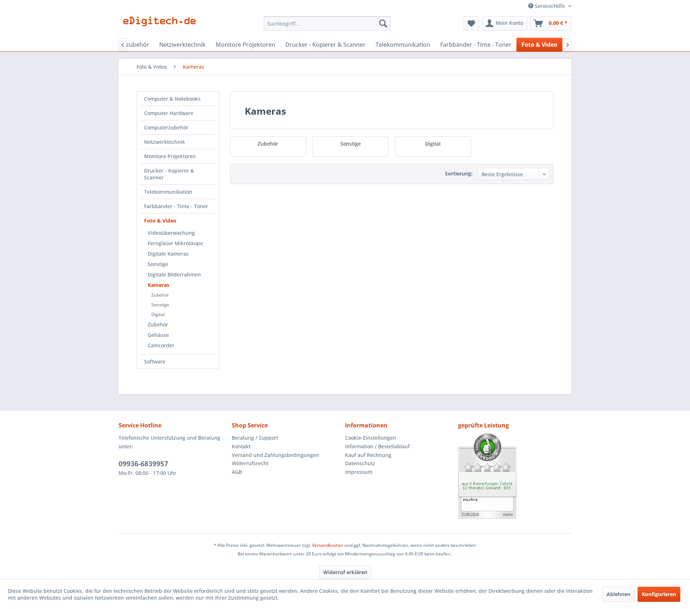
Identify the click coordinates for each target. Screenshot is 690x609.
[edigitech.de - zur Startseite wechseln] (162, 25)
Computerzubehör (166, 127)
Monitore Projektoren (170, 156)
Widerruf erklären (345, 572)
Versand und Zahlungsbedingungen (275, 455)
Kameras (158, 284)
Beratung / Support (255, 437)
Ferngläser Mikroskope (175, 243)
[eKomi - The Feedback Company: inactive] (514, 476)
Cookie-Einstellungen (370, 437)
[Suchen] (383, 23)
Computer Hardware (168, 113)
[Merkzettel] (471, 23)
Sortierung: (459, 173)
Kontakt (241, 446)
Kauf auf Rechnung (368, 455)
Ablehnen (618, 594)
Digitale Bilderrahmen (174, 274)
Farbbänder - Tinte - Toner (176, 206)
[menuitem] (327, 23)
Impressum (358, 471)
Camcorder (161, 345)
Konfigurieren (659, 594)
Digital (158, 314)
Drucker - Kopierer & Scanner (169, 174)
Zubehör (160, 295)
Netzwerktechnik (164, 141)
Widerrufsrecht (250, 463)
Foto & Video (160, 220)
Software (154, 361)
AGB (237, 471)
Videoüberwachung (171, 232)
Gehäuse (158, 334)
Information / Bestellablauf (377, 446)
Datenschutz (360, 463)
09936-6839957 (143, 463)
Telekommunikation (168, 191)
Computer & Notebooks (172, 98)
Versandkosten (327, 545)
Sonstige (158, 264)
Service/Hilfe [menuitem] (549, 6)
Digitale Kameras (168, 253)
